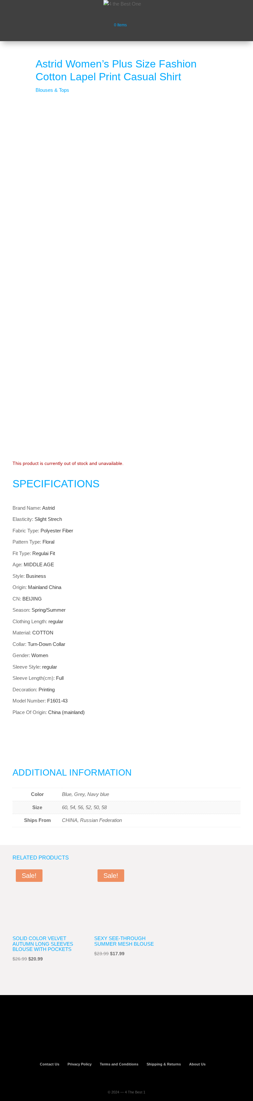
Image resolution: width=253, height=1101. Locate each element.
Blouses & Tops (52, 90)
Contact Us (49, 1064)
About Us (197, 1064)
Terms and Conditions (119, 1064)
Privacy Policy (80, 1064)
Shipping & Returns (164, 1064)
